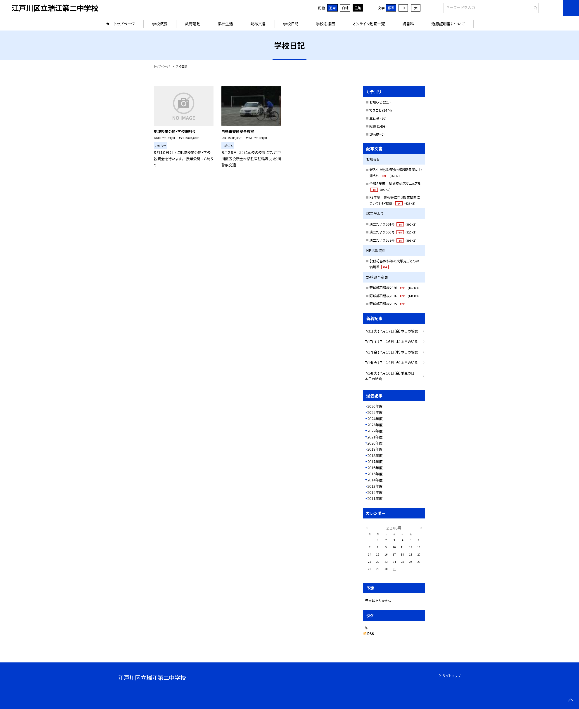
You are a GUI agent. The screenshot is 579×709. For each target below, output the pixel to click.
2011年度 (375, 498)
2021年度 (375, 437)
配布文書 (258, 23)
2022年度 (375, 430)
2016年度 (375, 467)
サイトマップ (451, 675)
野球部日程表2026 (394, 287)
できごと (375, 110)
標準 (391, 7)
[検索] (535, 7)
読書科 (408, 23)
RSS (370, 633)
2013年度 (375, 486)
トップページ (124, 23)
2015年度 (375, 473)
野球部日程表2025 (387, 303)
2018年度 (375, 455)
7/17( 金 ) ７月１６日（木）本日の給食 (391, 341)
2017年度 (375, 461)
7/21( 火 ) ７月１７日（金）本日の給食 (391, 331)
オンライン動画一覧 (368, 23)
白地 (345, 7)
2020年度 (375, 443)
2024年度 (375, 418)
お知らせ (375, 102)
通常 (332, 7)
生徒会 (374, 118)
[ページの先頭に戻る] (570, 700)
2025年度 (375, 412)
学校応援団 (325, 23)
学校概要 (160, 23)
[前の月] (367, 528)
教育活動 (192, 23)
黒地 (357, 7)
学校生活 (225, 23)
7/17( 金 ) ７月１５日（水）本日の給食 (391, 352)
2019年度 (375, 449)
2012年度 (375, 492)
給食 (372, 126)
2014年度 (375, 480)
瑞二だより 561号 (392, 224)
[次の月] (421, 528)
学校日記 (291, 23)
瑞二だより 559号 (392, 240)
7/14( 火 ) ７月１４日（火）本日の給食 (391, 362)
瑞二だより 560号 (392, 232)
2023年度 (375, 424)
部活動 (374, 134)
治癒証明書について (448, 23)
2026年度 (375, 406)
